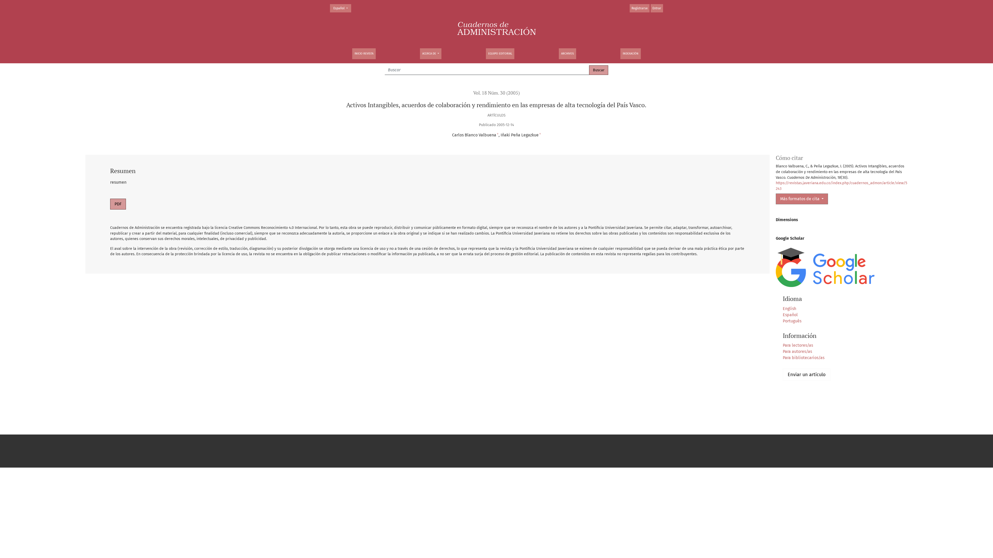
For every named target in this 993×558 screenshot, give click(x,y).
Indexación (630, 53)
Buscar (598, 70)
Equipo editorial (500, 53)
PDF (118, 204)
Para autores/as (797, 351)
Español (342, 8)
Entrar (656, 8)
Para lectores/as (798, 345)
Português (792, 321)
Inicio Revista (364, 53)
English (789, 308)
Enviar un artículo (807, 374)
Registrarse (639, 8)
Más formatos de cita (800, 198)
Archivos (567, 53)
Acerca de (429, 53)
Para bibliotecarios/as (803, 357)
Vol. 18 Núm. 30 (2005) (496, 93)
